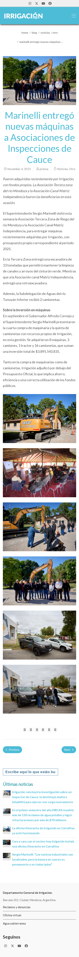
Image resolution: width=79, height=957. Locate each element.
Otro (55, 32)
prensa (44, 169)
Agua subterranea (14, 923)
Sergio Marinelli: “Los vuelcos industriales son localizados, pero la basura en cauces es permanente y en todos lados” (42, 859)
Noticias (45, 32)
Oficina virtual (12, 915)
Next (67, 749)
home (24, 32)
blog (34, 32)
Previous (13, 749)
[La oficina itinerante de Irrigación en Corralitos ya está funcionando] (7, 828)
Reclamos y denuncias (16, 907)
